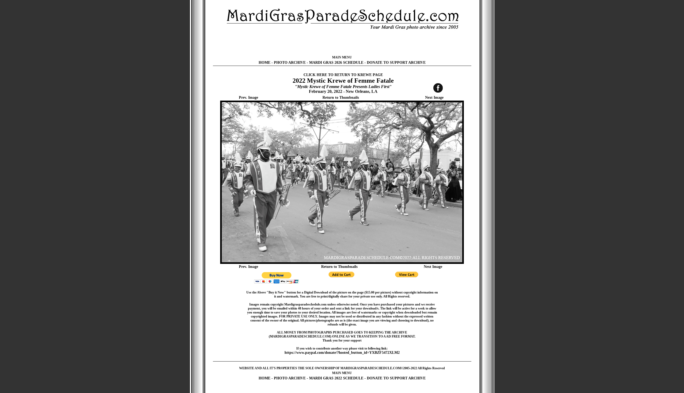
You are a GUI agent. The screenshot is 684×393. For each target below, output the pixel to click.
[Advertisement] (342, 43)
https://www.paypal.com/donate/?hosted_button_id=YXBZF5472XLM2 (342, 353)
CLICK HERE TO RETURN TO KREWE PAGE (343, 75)
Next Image (434, 98)
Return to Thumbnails (340, 98)
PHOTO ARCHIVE (290, 63)
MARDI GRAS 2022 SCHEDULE (336, 378)
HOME (264, 63)
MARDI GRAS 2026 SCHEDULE (336, 63)
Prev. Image (248, 98)
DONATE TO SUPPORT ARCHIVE (396, 63)
